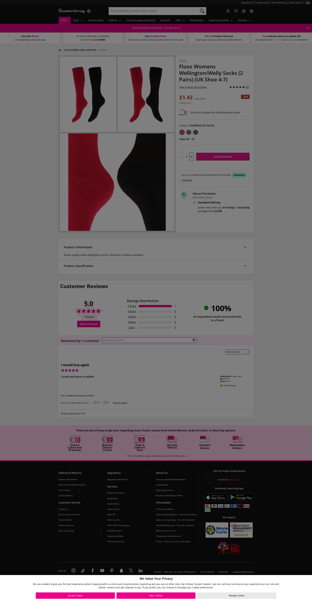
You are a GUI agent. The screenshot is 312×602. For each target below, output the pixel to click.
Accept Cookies (75, 595)
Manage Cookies (237, 595)
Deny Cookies (155, 595)
